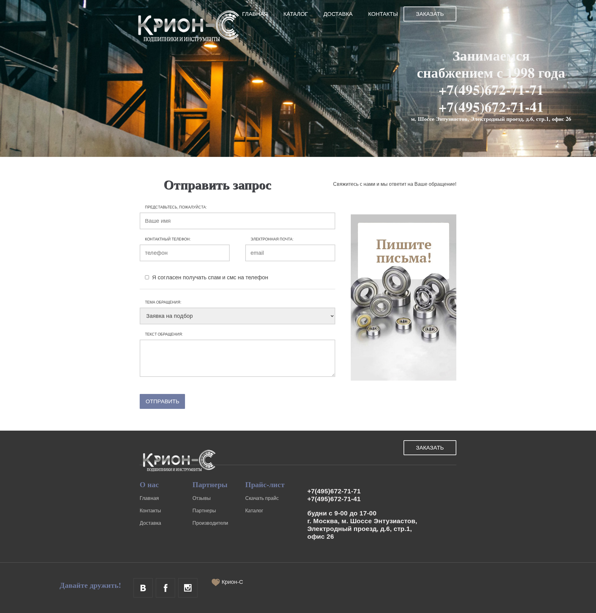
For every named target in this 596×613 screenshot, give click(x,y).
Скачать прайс (262, 498)
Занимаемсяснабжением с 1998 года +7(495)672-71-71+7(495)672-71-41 (491, 81)
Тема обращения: (163, 302)
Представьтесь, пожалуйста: (176, 207)
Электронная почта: (272, 239)
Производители (210, 523)
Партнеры (204, 510)
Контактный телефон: (168, 239)
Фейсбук (165, 587)
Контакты (383, 14)
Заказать (430, 14)
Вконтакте (143, 587)
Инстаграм (187, 587)
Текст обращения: (164, 334)
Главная (255, 14)
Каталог (295, 14)
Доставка (338, 14)
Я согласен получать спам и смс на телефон (209, 277)
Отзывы (201, 498)
